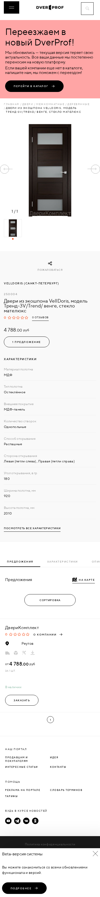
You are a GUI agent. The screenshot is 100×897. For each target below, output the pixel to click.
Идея (54, 757)
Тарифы (11, 796)
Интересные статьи (21, 766)
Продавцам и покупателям (16, 759)
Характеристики (62, 561)
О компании (44, 634)
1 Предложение (26, 341)
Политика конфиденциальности (50, 844)
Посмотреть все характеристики (32, 528)
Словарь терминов (66, 790)
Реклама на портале (22, 790)
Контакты (58, 766)
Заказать (22, 700)
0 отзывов (40, 317)
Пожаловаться (50, 269)
